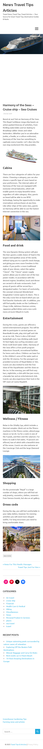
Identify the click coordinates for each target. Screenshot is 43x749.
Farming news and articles (14, 722)
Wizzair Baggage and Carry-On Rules (21, 653)
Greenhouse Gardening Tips (15, 719)
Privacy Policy (33, 744)
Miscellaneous (12, 612)
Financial (10, 603)
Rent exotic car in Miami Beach (19, 655)
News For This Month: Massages (18, 564)
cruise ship (7, 114)
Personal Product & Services (18, 617)
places (8, 620)
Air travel (10, 597)
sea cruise (7, 556)
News (8, 615)
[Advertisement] (21, 76)
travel (8, 626)
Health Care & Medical (15, 606)
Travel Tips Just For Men (28, 567)
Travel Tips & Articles (18, 744)
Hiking (9, 609)
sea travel (10, 623)
